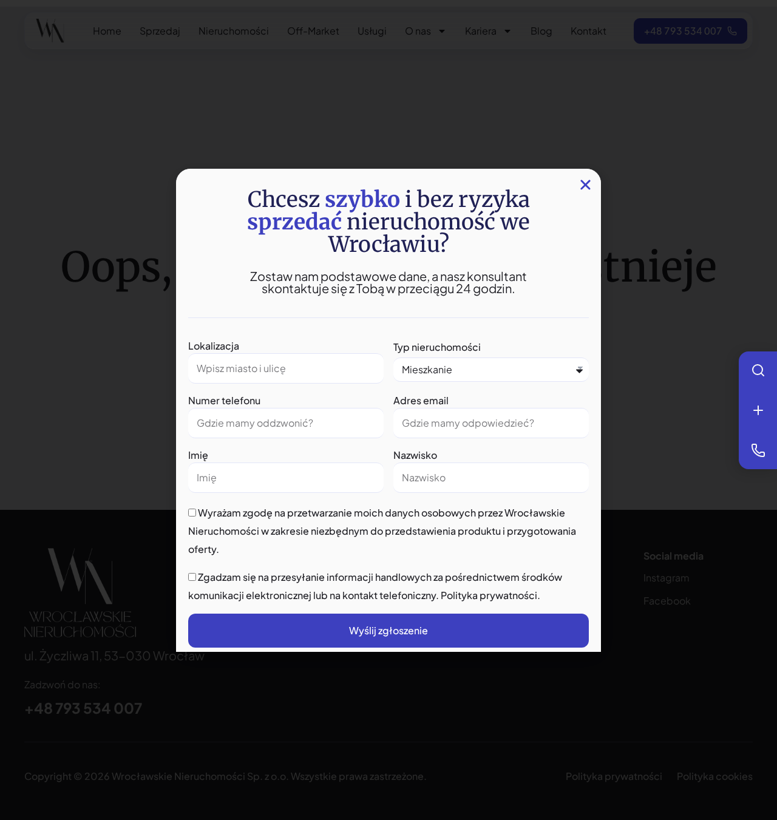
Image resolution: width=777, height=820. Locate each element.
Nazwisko (415, 455)
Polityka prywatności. (490, 595)
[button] (585, 185)
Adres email (421, 400)
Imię (198, 455)
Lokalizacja (213, 345)
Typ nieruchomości (437, 347)
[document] (388, 410)
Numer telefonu (224, 400)
